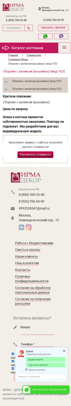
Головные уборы (18, 59)
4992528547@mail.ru (34, 208)
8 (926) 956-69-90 (53, 20)
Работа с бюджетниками (34, 243)
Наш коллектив (27, 263)
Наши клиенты (26, 256)
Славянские (34, 55)
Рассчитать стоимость (35, 154)
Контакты (22, 270)
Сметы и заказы (27, 250)
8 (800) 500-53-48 (16, 20)
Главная (13, 55)
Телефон (28, 344)
